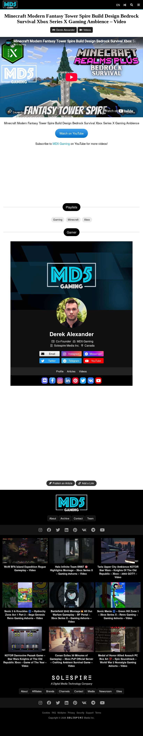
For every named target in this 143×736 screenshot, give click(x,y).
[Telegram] (93, 530)
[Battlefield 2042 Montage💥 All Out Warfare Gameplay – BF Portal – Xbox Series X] (71, 606)
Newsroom (105, 691)
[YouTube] (102, 530)
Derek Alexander (65, 30)
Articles (71, 371)
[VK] (84, 530)
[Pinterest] (75, 530)
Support (89, 712)
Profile (59, 371)
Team (90, 518)
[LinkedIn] (66, 530)
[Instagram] (40, 530)
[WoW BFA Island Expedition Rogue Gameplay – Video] (25, 562)
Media (91, 691)
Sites (119, 691)
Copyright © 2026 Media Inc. (71, 717)
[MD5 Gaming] (71, 503)
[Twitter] (58, 530)
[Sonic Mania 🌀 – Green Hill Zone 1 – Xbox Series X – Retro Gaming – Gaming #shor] (118, 606)
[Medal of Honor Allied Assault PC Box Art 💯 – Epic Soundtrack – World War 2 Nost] (118, 651)
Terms (98, 712)
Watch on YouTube (71, 133)
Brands (50, 691)
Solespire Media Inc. (66, 345)
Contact (78, 518)
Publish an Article (62, 483)
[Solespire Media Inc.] (71, 678)
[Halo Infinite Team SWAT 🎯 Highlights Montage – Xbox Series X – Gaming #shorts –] (71, 562)
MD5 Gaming (61, 143)
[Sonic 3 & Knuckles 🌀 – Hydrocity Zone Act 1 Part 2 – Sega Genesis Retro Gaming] (25, 606)
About (52, 518)
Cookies (46, 712)
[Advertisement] (71, 173)
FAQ (54, 712)
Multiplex (62, 712)
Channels (64, 691)
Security (80, 712)
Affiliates (37, 691)
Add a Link (88, 483)
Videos (87, 30)
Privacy (71, 712)
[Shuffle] (125, 5)
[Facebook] (49, 530)
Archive (65, 518)
